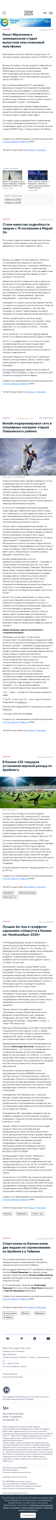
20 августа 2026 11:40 (45, 757)
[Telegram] (21, 1338)
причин (36, 334)
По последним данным (14, 370)
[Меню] (51, 13)
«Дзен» (31, 150)
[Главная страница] (29, 13)
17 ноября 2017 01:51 (46, 30)
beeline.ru (22, 702)
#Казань (25, 1313)
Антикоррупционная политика (15, 1477)
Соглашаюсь (28, 1515)
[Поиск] (4, 13)
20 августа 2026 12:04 (25, 418)
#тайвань (8, 1317)
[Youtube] (48, 1338)
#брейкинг (8, 893)
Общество (6, 29)
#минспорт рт (10, 897)
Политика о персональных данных (17, 1472)
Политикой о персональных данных (26, 1508)
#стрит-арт (38, 1214)
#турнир (7, 1214)
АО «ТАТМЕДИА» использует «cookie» (17, 1481)
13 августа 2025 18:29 (45, 922)
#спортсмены (10, 1313)
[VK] (8, 1338)
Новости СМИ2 (13, 199)
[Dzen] (34, 1338)
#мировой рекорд (27, 893)
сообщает (12, 1270)
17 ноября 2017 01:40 (45, 220)
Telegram (41, 150)
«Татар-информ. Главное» (15, 142)
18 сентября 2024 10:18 (45, 1239)
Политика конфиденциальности (15, 1493)
